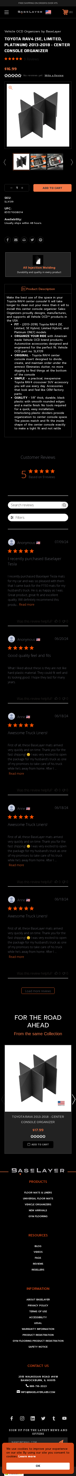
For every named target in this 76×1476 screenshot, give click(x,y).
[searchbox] (34, 505)
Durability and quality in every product (39, 272)
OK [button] (38, 1466)
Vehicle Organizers (38, 1204)
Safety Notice (38, 1347)
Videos (38, 1252)
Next (71, 162)
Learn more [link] (27, 1456)
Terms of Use (38, 1311)
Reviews (38, 1264)
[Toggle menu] (11, 12)
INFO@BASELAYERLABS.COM (38, 1392)
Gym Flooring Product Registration (38, 1341)
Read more (26, 604)
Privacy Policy (38, 1305)
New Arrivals (38, 1210)
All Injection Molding (39, 268)
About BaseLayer (38, 1299)
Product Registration (38, 1335)
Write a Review (54, 75)
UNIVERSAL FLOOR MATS (38, 1198)
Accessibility (38, 1317)
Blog (38, 1246)
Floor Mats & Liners (38, 1192)
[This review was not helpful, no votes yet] (63, 621)
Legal (38, 1323)
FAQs (38, 1258)
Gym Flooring (38, 1216)
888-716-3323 (38, 1386)
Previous (4, 162)
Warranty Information (38, 1329)
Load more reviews (38, 991)
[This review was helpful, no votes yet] (56, 621)
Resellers (38, 1270)
